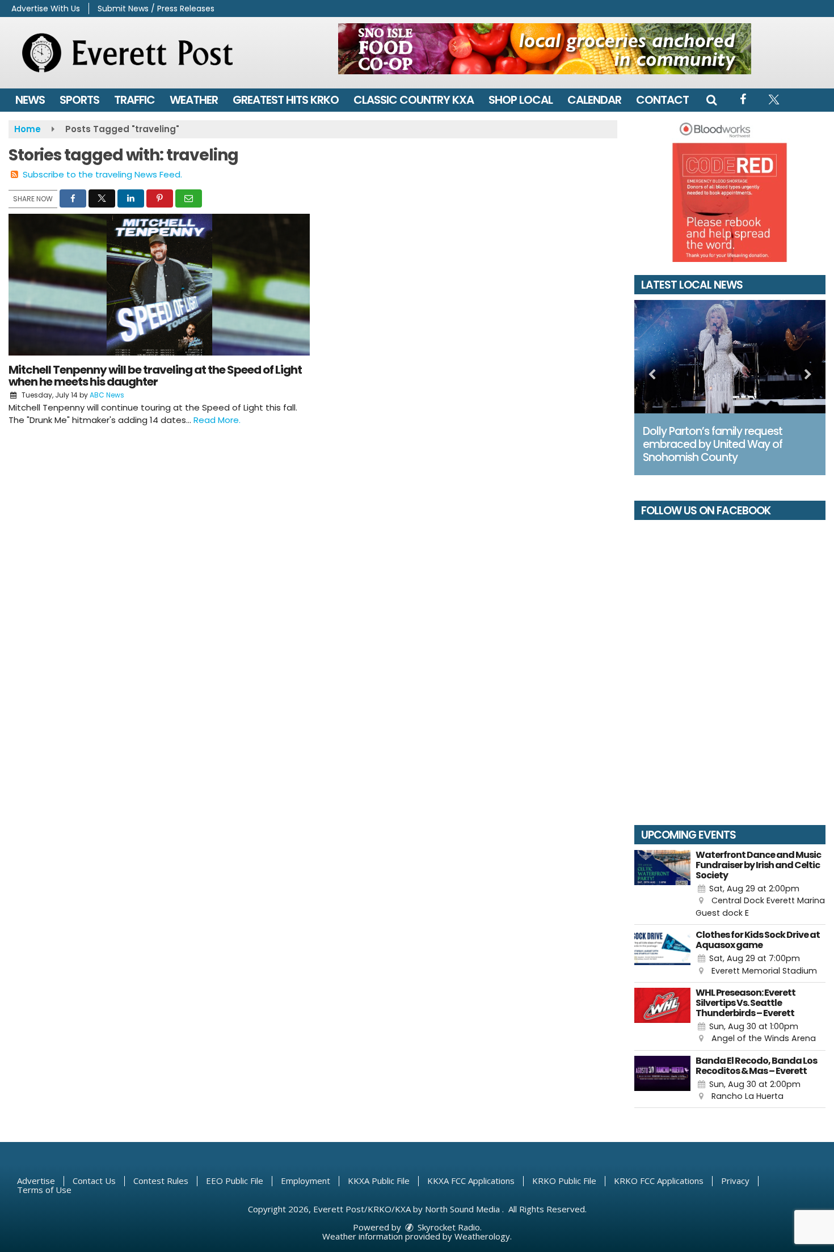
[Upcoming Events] (662, 884)
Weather (194, 100)
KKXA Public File (379, 1180)
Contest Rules (160, 1180)
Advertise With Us (45, 8)
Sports (79, 100)
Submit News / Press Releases (156, 8)
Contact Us (94, 1180)
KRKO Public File (564, 1180)
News (30, 100)
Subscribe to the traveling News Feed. (102, 174)
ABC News (107, 395)
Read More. (217, 420)
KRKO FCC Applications (659, 1180)
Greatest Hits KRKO (286, 100)
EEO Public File (234, 1180)
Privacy (735, 1180)
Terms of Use (44, 1189)
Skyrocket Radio (447, 1227)
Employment (305, 1180)
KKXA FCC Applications (471, 1180)
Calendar (594, 100)
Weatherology (482, 1236)
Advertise (36, 1180)
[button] (711, 100)
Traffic (134, 100)
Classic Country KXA (413, 100)
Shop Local (520, 100)
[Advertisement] (544, 48)
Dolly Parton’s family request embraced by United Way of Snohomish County (712, 444)
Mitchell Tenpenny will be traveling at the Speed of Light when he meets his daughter (155, 376)
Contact (662, 100)
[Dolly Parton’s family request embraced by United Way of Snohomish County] (730, 356)
